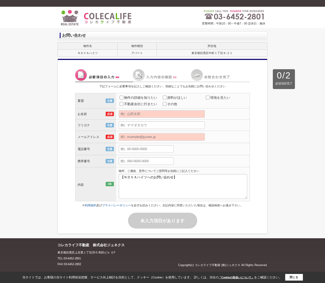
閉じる (294, 277)
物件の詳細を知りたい (140, 97)
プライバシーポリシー (116, 205)
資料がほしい (177, 97)
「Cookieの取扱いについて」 (236, 277)
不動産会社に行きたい (140, 104)
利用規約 (90, 205)
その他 (172, 104)
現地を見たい (220, 97)
